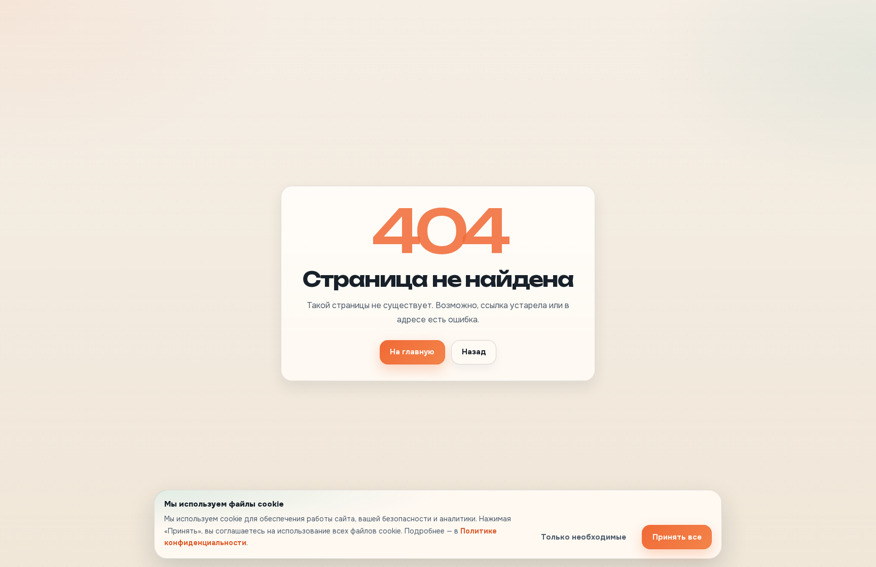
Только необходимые (583, 537)
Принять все (677, 537)
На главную (412, 351)
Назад (474, 351)
